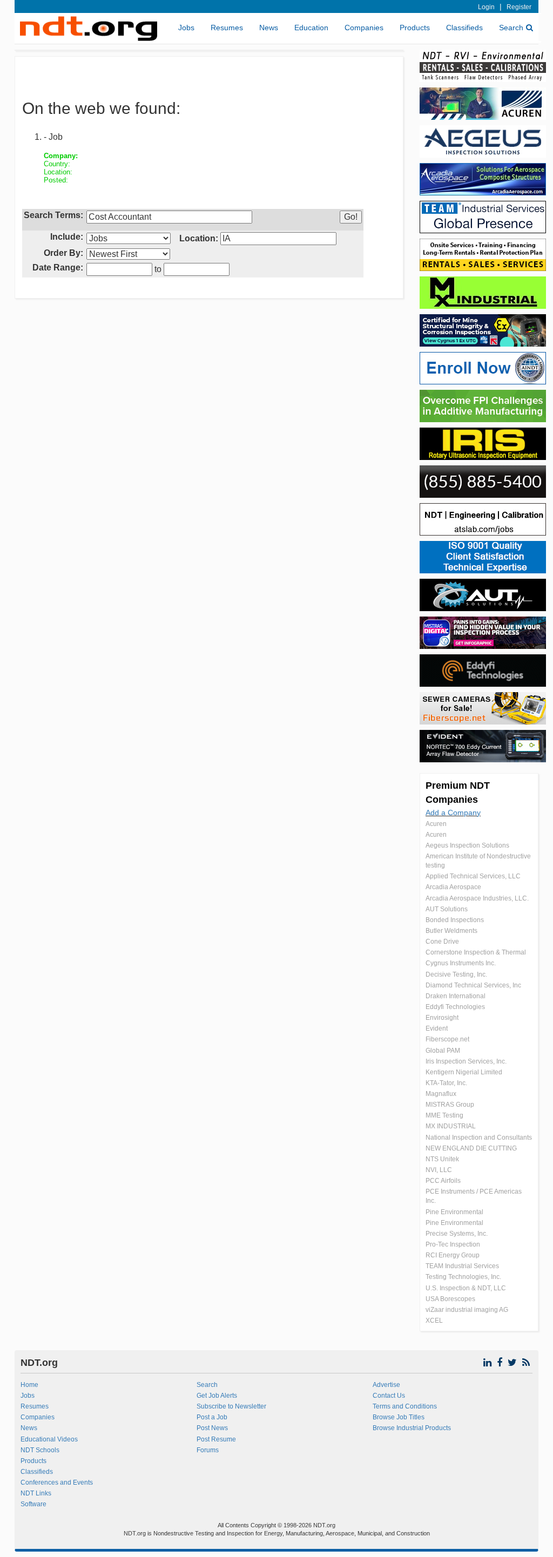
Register (519, 7)
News (268, 27)
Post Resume (216, 1439)
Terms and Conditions (405, 1406)
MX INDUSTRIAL (451, 1126)
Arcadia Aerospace (453, 887)
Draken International (455, 996)
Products (415, 27)
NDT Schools (40, 1450)
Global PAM (443, 1050)
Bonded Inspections (455, 920)
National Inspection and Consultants (479, 1137)
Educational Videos (49, 1439)
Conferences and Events (57, 1482)
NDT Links (36, 1493)
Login (486, 7)
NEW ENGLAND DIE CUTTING (471, 1148)
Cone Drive (442, 941)
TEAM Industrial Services (462, 1266)
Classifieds (464, 27)
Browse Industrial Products (412, 1428)
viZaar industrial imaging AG (467, 1310)
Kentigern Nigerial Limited (464, 1072)
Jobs (186, 27)
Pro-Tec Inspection (453, 1244)
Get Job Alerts (217, 1395)
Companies (364, 27)
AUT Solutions (447, 909)
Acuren (436, 824)
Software (33, 1504)
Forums (208, 1450)
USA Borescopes (450, 1299)
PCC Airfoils (443, 1180)
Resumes (227, 27)
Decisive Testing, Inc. (456, 974)
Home (29, 1385)
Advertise (386, 1385)
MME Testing (444, 1115)
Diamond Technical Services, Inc (473, 985)
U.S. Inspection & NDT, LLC (466, 1288)
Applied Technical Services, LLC (473, 876)
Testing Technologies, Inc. (463, 1277)
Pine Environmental (454, 1212)
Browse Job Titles (398, 1417)
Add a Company (453, 812)
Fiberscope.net (447, 1039)
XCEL (434, 1320)
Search (511, 27)
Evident (437, 1028)
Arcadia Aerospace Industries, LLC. (477, 898)
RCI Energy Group (453, 1255)
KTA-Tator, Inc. (446, 1083)
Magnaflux (441, 1094)
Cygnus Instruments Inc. (461, 963)
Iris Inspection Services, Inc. (466, 1061)
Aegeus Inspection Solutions (467, 845)
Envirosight (442, 1017)
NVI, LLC (439, 1170)
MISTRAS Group (450, 1104)
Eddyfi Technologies (455, 1007)
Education (311, 27)
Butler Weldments (451, 931)
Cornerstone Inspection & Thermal (476, 952)
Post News (212, 1428)
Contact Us (389, 1395)
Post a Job (212, 1417)
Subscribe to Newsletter (231, 1406)
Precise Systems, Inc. (457, 1233)
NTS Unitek (442, 1159)
